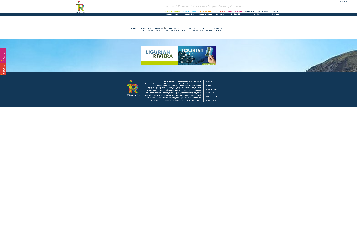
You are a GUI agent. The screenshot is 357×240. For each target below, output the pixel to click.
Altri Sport (205, 12)
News (345, 1)
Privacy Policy (212, 97)
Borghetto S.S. (189, 28)
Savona (209, 30)
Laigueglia (174, 30)
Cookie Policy (212, 100)
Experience (220, 12)
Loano (183, 30)
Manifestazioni (235, 12)
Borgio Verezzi (203, 28)
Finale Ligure (162, 30)
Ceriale (152, 30)
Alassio (134, 28)
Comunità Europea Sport (257, 12)
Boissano (177, 28)
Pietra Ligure (198, 30)
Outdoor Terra (172, 12)
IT (348, 1)
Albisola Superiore (156, 28)
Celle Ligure (142, 30)
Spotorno (218, 30)
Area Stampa (339, 1)
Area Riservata (212, 89)
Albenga (142, 28)
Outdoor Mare (189, 12)
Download (210, 85)
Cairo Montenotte (218, 28)
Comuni (209, 82)
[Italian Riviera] (80, 6)
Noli (189, 30)
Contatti (276, 12)
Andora (168, 28)
